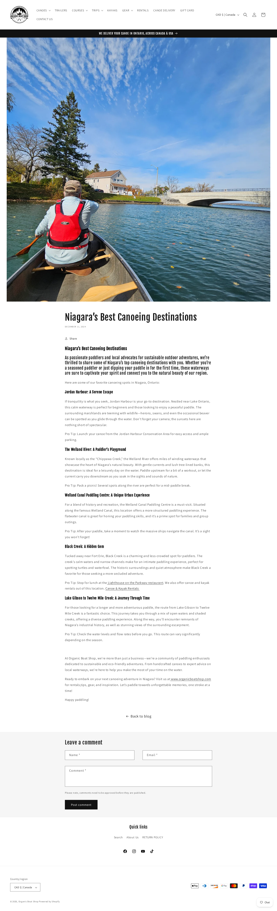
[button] (43, 10)
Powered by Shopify (49, 901)
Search (118, 837)
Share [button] (73, 338)
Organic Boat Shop (28, 901)
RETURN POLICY (152, 837)
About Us (133, 837)
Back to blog (141, 716)
